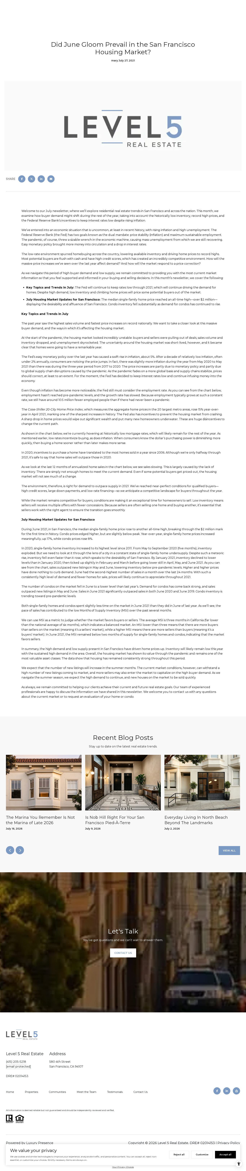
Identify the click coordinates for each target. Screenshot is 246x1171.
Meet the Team (86, 1092)
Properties (31, 1092)
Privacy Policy (229, 1143)
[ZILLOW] (236, 1090)
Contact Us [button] (123, 953)
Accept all (225, 1154)
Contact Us (140, 1092)
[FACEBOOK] (217, 1090)
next (20, 850)
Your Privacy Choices (123, 1167)
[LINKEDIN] (226, 1090)
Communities (57, 1092)
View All (229, 850)
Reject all (179, 1154)
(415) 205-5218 (16, 1061)
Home (10, 1092)
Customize (202, 1154)
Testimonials (115, 1092)
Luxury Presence (39, 1143)
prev (10, 850)
